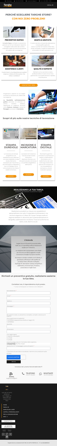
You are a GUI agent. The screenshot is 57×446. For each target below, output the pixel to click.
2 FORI (10, 338)
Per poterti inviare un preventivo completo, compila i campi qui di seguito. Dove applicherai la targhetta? (26, 316)
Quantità (9, 324)
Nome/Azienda (11, 290)
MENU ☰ (50, 5)
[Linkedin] (7, 437)
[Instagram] (10, 434)
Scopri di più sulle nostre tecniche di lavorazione (28, 118)
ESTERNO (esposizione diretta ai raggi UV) (21, 320)
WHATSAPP (48, 374)
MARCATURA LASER (9, 409)
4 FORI (10, 340)
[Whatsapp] (3, 434)
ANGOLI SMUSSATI (14, 336)
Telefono (9, 301)
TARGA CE (6, 407)
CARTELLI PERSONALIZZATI (11, 412)
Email (8, 296)
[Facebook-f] (7, 434)
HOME (5, 405)
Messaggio (10, 306)
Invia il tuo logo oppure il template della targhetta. (21, 342)
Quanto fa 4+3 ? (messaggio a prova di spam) (20, 346)
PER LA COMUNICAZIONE (10, 414)
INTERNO (11, 322)
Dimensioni (10, 329)
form (10, 43)
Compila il (6, 43)
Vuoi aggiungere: (12, 334)
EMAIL (11, 377)
